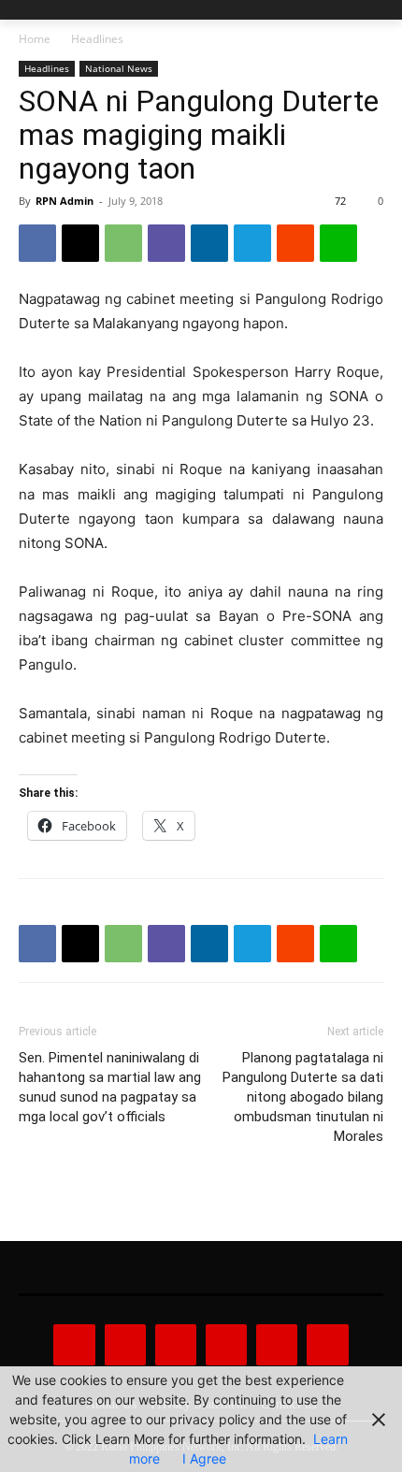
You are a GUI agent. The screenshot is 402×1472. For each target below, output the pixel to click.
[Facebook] (37, 243)
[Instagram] (125, 1344)
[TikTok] (226, 1344)
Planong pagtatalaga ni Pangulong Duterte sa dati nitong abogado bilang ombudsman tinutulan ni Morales (303, 1097)
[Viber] (166, 243)
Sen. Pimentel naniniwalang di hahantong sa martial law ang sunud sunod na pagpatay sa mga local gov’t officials (110, 1087)
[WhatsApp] (123, 243)
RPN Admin (64, 201)
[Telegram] (252, 243)
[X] (80, 243)
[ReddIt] (295, 243)
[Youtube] (327, 1344)
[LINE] (338, 243)
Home (34, 39)
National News (118, 68)
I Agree (204, 1458)
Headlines (97, 39)
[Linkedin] (209, 243)
